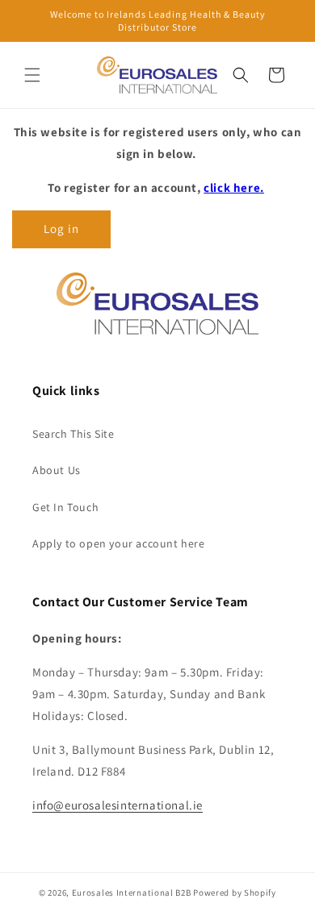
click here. (234, 187)
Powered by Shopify (234, 892)
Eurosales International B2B (131, 892)
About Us (56, 470)
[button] (32, 75)
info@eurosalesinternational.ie (117, 805)
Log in (61, 228)
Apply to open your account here (118, 543)
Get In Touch (65, 507)
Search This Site (73, 433)
